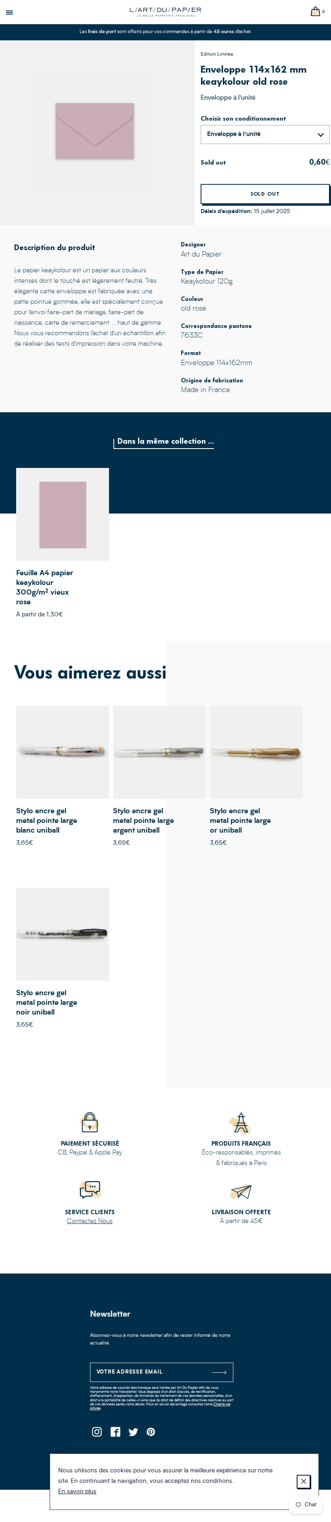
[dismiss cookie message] (303, 1482)
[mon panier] (316, 11)
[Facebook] (115, 1434)
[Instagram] (97, 1434)
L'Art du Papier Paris (165, 12)
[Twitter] (133, 1434)
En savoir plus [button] (77, 1492)
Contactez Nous (90, 1221)
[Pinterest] (152, 1434)
